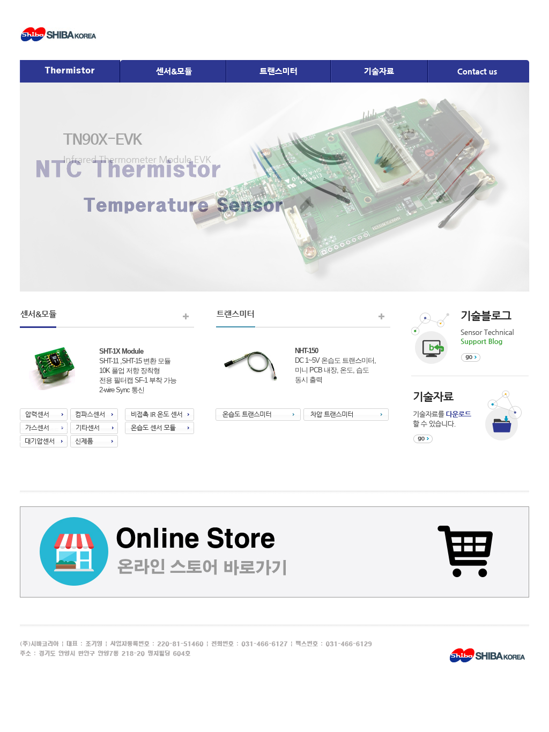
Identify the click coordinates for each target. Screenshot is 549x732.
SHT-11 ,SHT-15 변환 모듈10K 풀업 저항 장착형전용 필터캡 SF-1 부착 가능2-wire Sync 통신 (137, 370)
